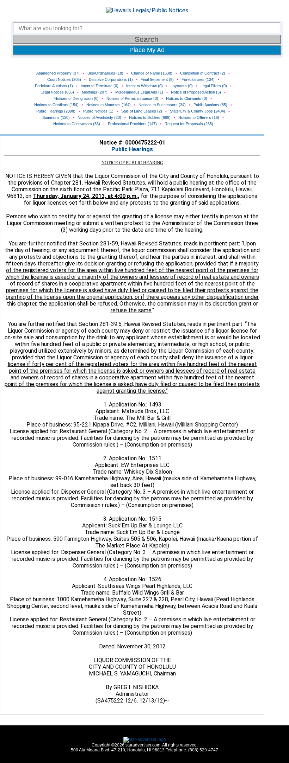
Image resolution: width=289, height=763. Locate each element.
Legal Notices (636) (57, 92)
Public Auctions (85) (210, 105)
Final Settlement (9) (157, 79)
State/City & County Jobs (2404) (197, 111)
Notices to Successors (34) (162, 105)
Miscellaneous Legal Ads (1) (139, 92)
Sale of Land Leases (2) (141, 111)
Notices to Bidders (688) (150, 117)
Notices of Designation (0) (76, 98)
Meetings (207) (94, 92)
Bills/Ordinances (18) (105, 73)
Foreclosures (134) (198, 79)
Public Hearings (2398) (55, 111)
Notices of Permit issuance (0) (132, 98)
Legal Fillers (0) (214, 86)
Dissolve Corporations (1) (111, 79)
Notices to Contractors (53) (76, 124)
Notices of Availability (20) (99, 117)
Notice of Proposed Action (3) (196, 92)
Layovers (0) (182, 86)
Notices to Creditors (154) (56, 105)
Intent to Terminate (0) (99, 86)
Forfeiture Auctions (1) (54, 86)
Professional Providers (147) (132, 124)
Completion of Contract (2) (202, 73)
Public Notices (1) (98, 111)
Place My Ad (147, 49)
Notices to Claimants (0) (186, 98)
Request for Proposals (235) (189, 124)
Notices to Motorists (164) (108, 105)
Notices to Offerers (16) (198, 117)
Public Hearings (132, 149)
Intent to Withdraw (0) (144, 86)
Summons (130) (56, 117)
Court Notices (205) (64, 79)
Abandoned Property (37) (58, 73)
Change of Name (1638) (151, 73)
